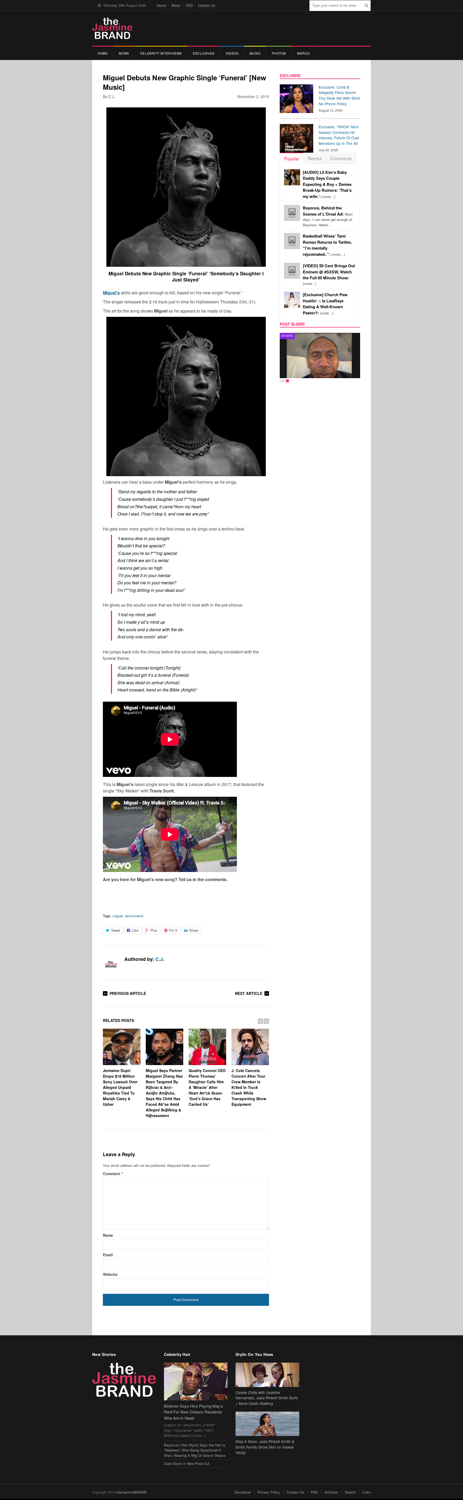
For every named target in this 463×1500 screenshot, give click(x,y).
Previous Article (128, 993)
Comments (341, 158)
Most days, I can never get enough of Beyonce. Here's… (328, 216)
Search (350, 1492)
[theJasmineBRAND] (112, 28)
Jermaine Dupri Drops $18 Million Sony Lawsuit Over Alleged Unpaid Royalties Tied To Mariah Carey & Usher (120, 1087)
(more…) (327, 184)
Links (367, 1492)
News (124, 53)
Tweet (115, 930)
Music (255, 53)
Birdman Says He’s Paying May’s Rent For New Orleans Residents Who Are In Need (193, 1412)
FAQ (189, 5)
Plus (153, 930)
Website (110, 1274)
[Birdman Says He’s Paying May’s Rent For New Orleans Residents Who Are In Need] (196, 1381)
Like (135, 930)
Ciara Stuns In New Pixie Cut (186, 1463)
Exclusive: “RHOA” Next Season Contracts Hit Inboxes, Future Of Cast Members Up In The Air (339, 135)
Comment (113, 1173)
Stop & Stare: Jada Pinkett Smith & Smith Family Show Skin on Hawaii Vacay (265, 1447)
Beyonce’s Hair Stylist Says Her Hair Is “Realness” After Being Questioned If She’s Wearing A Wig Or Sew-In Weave (194, 1450)
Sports (287, 336)
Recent (315, 158)
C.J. (111, 96)
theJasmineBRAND (132, 1492)
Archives (331, 1492)
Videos (232, 53)
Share (193, 930)
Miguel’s (111, 293)
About (175, 5)
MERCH (303, 53)
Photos (279, 53)
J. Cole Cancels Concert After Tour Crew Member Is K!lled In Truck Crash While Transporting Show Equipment (249, 1087)
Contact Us (206, 5)
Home (161, 5)
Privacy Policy (268, 1492)
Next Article (248, 993)
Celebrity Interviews (161, 53)
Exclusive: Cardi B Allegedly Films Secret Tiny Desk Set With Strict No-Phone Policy (339, 95)
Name (108, 1235)
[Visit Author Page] (111, 965)
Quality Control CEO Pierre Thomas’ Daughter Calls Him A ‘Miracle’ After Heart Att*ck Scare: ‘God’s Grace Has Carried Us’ (207, 1087)
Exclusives (204, 53)
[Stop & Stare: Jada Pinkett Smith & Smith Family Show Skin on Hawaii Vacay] (267, 1424)
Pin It (173, 930)
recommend (134, 915)
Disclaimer (242, 1492)
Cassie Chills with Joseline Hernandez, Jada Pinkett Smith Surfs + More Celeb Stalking (267, 1398)
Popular (291, 158)
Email (108, 1254)
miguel (118, 915)
